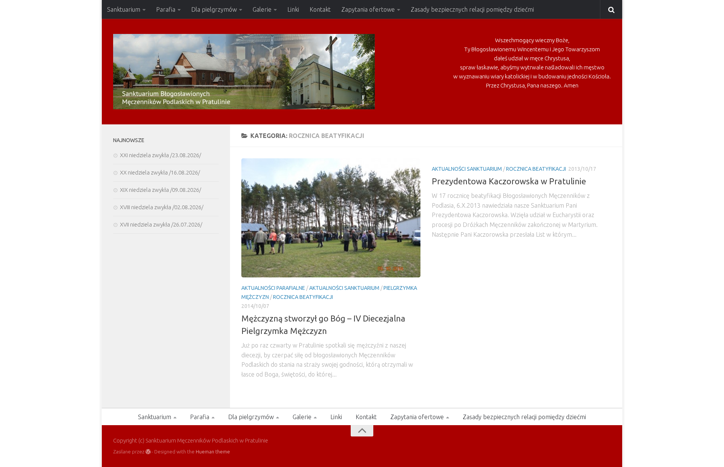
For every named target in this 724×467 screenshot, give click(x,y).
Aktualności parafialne (273, 288)
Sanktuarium (123, 9)
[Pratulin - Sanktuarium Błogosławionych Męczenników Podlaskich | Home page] (244, 71)
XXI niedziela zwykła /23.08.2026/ (160, 155)
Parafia (165, 9)
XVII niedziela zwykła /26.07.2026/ (161, 224)
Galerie (262, 9)
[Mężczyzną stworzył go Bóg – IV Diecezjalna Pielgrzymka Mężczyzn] (330, 217)
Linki (293, 9)
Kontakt (320, 9)
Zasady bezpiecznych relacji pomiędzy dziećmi (472, 9)
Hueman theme (213, 451)
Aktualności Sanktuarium (344, 288)
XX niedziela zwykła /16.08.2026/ (160, 172)
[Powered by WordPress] (148, 451)
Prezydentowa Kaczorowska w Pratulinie (509, 181)
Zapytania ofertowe (368, 9)
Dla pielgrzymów (214, 9)
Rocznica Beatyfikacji (303, 297)
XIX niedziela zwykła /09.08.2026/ (160, 190)
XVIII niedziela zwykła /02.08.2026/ (161, 207)
